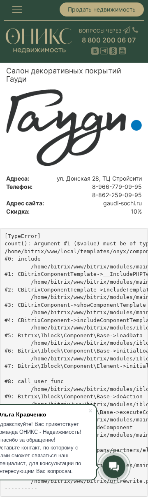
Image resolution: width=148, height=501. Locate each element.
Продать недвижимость (102, 9)
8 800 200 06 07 (109, 40)
